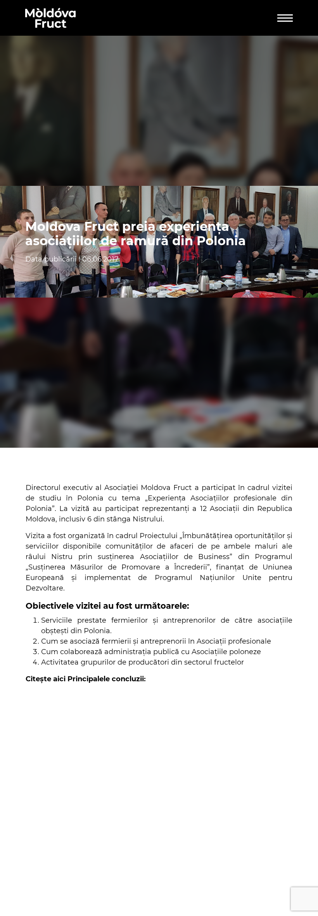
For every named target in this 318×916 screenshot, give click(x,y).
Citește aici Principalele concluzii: (86, 679)
